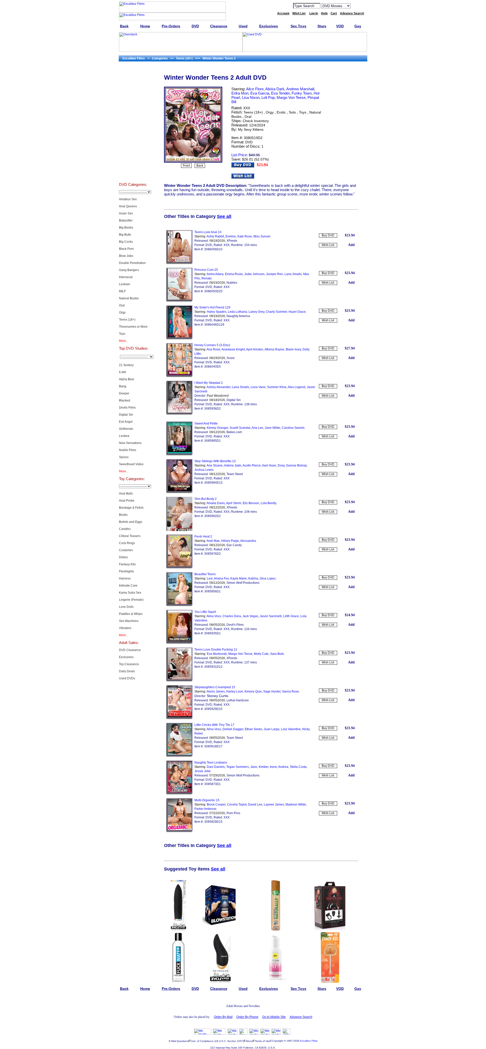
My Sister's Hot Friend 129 (212, 307)
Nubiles (232, 282)
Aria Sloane (215, 465)
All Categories (133, 123)
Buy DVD (328, 235)
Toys (122, 334)
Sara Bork (277, 654)
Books (123, 515)
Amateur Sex (128, 199)
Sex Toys (133, 110)
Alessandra (248, 541)
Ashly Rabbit (215, 236)
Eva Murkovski (217, 654)
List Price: (239, 155)
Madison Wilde (296, 804)
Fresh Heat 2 (203, 536)
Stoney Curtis (217, 696)
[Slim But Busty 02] (179, 530)
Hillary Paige (230, 541)
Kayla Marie (238, 578)
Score (231, 358)
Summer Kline (277, 387)
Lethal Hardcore (238, 700)
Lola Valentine (291, 729)
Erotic (281, 112)
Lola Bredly (268, 503)
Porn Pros (233, 813)
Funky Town (302, 93)
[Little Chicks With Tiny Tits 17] (179, 756)
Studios (133, 135)
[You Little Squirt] (179, 643)
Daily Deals (127, 671)
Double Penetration (132, 263)
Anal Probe (126, 500)
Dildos (123, 557)
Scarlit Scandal (240, 428)
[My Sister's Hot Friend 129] (179, 338)
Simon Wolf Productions (243, 583)
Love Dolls (126, 607)
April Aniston (254, 349)
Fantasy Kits (127, 564)
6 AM (122, 372)
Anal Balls (126, 493)
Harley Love (234, 691)
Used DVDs (133, 97)
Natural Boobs (129, 298)
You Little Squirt (205, 612)
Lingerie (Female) (131, 599)
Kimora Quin (253, 691)
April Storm (233, 503)
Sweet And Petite (206, 423)
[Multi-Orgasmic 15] (179, 831)
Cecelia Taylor (237, 804)
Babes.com (234, 432)
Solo (292, 112)
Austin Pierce (251, 465)
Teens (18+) (127, 319)
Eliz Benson (251, 503)
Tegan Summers (237, 767)
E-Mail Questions (179, 1041)
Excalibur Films (308, 1040)
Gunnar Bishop (296, 465)
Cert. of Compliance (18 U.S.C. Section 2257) (217, 1041)
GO (357, 5)
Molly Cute (261, 654)
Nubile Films (127, 450)
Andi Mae (213, 541)
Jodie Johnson (254, 274)
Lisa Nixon (250, 97)
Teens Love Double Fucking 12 (215, 649)
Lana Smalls (293, 274)
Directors (133, 173)
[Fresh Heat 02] (179, 567)
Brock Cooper (216, 804)
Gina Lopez (268, 578)
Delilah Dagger (232, 729)
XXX (246, 108)
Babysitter (126, 220)
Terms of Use (262, 1041)
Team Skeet (235, 474)
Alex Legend (296, 387)
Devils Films (127, 407)
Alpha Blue (126, 379)
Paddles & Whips (131, 614)
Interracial (126, 277)
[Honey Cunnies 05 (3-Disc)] (179, 376)
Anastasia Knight (233, 349)
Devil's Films (235, 625)
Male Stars (133, 161)
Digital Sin (126, 414)
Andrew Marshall (300, 89)
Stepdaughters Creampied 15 (214, 687)
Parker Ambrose (205, 809)
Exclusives (133, 85)
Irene (273, 767)
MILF (122, 291)
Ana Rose (213, 349)
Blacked (124, 400)
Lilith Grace (291, 616)
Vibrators (125, 628)
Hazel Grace (297, 312)
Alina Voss (214, 616)
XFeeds (232, 240)
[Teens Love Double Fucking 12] (179, 680)
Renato (206, 278)
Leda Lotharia (237, 312)
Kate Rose (244, 236)
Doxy (281, 465)
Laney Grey (256, 312)
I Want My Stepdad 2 (208, 383)
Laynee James (274, 804)
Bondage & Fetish (131, 507)
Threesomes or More (133, 326)
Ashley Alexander (218, 387)
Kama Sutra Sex (130, 592)
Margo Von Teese (291, 97)
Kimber (263, 767)
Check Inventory (256, 121)
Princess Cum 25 (206, 270)
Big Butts (125, 234)
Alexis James (216, 691)
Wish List (328, 245)
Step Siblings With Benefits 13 (215, 461)
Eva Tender (280, 93)
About (249, 1041)
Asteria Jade (232, 465)
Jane (253, 767)
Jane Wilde (272, 428)
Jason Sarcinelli (271, 616)
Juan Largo (271, 729)
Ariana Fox (221, 578)
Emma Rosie (234, 274)
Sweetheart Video (131, 464)
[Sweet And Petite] (179, 454)
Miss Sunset (261, 236)
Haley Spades (216, 312)
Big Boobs (126, 227)
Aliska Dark (275, 89)
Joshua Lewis (203, 470)
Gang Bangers (129, 270)
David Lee (255, 804)
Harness (125, 578)
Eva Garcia (259, 93)
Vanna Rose (290, 691)
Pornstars (132, 148)
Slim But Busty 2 (205, 499)
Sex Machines (128, 621)
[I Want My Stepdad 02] (179, 414)
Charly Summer (276, 312)
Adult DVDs (133, 72)
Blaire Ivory (293, 349)
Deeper (124, 393)
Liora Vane (258, 387)
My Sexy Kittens (251, 129)
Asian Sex (126, 213)
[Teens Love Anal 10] (179, 263)
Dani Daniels (216, 767)
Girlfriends (126, 429)
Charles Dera (231, 616)
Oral (122, 305)
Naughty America (238, 316)
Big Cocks (126, 241)
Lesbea (124, 436)
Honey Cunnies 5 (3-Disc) (212, 345)
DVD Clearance (130, 650)
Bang (122, 386)
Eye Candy (234, 545)
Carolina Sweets (293, 428)
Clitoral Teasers (129, 536)
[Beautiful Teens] (179, 605)
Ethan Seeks (253, 729)
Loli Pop (268, 97)
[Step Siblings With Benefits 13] (179, 492)
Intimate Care (128, 585)
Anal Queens (128, 206)
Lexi (210, 578)
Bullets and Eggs (130, 522)
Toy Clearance (129, 664)
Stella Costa (298, 767)
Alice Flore (255, 89)
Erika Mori (239, 93)
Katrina (253, 578)
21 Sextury (126, 365)
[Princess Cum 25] (179, 301)
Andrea (283, 767)
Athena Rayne (274, 349)
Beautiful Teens (205, 574)
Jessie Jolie (202, 771)
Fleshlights (126, 571)
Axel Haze (269, 465)
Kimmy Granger (217, 428)
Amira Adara (215, 274)
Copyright (277, 1040)
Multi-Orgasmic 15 (206, 800)
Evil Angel (126, 421)
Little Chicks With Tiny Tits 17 (214, 725)
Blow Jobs (126, 256)
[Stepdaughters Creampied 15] (179, 718)
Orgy (122, 312)
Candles (125, 529)
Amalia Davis (216, 503)
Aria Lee (257, 428)
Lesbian (124, 284)
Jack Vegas (250, 616)
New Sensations (130, 443)
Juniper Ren (274, 274)
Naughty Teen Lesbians (210, 762)
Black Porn (126, 249)
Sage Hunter (271, 691)
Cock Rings (127, 543)
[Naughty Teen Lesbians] (179, 793)
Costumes (126, 550)
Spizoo (124, 457)
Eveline (231, 236)
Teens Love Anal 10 (207, 232)
